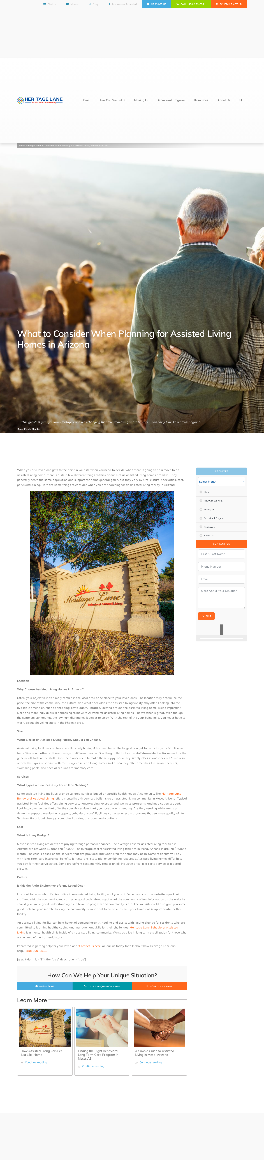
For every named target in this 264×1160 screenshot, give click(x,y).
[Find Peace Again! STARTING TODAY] (221, 629)
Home (22, 145)
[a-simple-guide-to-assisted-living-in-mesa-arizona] (102, 1010)
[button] (241, 100)
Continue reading (36, 1066)
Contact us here (90, 946)
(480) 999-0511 (35, 951)
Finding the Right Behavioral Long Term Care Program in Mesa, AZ (41, 1054)
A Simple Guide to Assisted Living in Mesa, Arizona (97, 1053)
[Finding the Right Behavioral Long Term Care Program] (45, 1010)
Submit (206, 616)
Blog (30, 145)
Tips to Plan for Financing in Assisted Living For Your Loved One (157, 1054)
